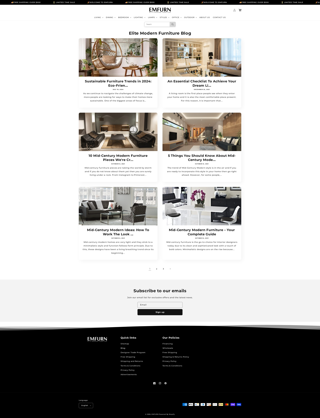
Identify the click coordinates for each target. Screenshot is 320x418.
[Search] (173, 24)
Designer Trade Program (133, 352)
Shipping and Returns (132, 361)
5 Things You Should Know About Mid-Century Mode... (202, 158)
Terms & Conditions (130, 366)
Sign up (160, 312)
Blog (123, 348)
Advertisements (129, 374)
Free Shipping (128, 357)
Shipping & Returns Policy (175, 357)
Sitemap (125, 344)
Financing (167, 344)
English (84, 405)
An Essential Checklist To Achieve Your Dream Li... (202, 83)
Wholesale (167, 348)
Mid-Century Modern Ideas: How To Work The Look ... (118, 232)
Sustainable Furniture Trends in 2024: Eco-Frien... (118, 83)
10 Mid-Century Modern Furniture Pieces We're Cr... (118, 158)
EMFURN (155, 414)
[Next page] (170, 269)
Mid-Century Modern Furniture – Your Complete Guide (202, 232)
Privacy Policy (128, 370)
